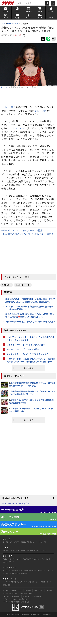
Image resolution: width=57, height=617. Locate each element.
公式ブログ (40, 110)
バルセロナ (4, 87)
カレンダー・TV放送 (38, 582)
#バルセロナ (6, 285)
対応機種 (5, 590)
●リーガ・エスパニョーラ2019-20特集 (22, 230)
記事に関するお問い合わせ (32, 596)
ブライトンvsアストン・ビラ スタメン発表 (26, 344)
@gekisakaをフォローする (16, 498)
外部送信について (26, 593)
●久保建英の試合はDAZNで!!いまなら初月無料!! (27, 234)
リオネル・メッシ (17, 128)
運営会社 (28, 590)
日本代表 (5, 542)
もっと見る (28, 368)
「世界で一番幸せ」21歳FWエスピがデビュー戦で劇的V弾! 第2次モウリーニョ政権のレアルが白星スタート (31, 360)
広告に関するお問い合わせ (11, 596)
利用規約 (49, 590)
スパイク (43, 542)
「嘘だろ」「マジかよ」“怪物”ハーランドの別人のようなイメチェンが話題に (30, 338)
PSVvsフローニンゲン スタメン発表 (23, 349)
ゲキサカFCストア (9, 582)
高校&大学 (24, 542)
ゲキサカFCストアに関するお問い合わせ (16, 602)
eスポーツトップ (41, 570)
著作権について (17, 590)
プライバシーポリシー (10, 593)
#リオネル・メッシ (23, 285)
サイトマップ (38, 590)
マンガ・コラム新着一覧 (11, 570)
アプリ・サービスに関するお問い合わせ (16, 599)
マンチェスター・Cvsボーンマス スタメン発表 (28, 354)
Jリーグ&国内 (14, 542)
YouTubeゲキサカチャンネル (12, 559)
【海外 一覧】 (17, 35)
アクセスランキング (23, 582)
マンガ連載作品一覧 (27, 570)
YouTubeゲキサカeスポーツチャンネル (36, 559)
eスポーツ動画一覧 (21, 573)
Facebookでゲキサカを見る (17, 503)
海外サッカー (34, 542)
